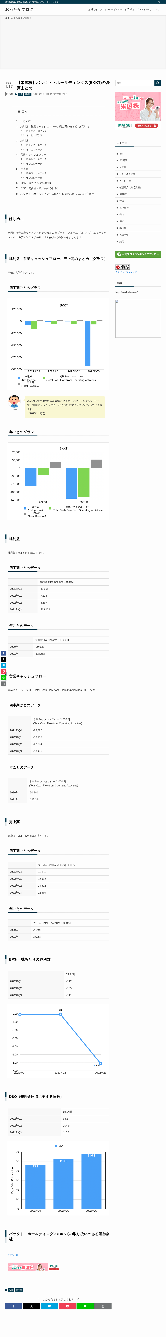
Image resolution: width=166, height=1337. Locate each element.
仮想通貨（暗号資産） (130, 187)
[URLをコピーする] (103, 1306)
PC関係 (123, 160)
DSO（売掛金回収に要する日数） (40, 188)
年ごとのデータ (34, 149)
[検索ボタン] (157, 9)
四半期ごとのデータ (36, 145)
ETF (121, 153)
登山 (121, 214)
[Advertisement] (83, 44)
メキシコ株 (125, 180)
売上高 (24, 168)
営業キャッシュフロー (33, 154)
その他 (122, 167)
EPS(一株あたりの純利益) (35, 183)
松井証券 (13, 1255)
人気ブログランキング (125, 272)
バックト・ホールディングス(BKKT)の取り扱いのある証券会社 (57, 193)
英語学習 (124, 234)
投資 (21, 94)
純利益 (24, 140)
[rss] (159, 2)
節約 (121, 221)
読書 (121, 241)
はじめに (25, 121)
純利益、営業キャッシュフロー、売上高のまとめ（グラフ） (55, 126)
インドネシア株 (127, 174)
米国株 (27, 94)
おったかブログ (19, 9)
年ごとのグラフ (34, 135)
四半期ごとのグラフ (36, 131)
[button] (13, 1306)
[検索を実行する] (157, 83)
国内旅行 (124, 194)
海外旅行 (124, 207)
